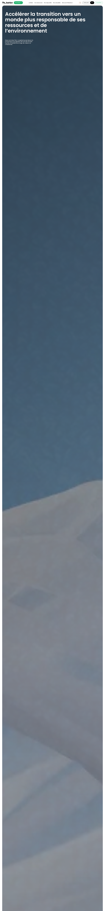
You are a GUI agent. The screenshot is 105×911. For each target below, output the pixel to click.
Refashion (7, 3)
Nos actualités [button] (57, 2)
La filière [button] (31, 2)
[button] (80, 2)
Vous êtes (17, 2)
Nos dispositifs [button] (48, 2)
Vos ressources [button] (38, 2)
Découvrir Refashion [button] (67, 2)
